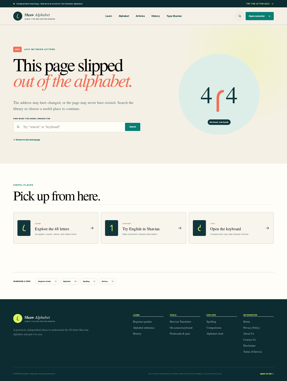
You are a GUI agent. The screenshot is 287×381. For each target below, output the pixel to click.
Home (246, 321)
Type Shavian (174, 16)
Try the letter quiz (258, 4)
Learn (108, 16)
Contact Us (249, 339)
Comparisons (214, 327)
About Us (248, 333)
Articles (140, 16)
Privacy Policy (251, 327)
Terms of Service (252, 351)
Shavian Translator (180, 321)
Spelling (89, 281)
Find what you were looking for (31, 119)
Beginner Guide (47, 281)
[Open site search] (240, 16)
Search (132, 127)
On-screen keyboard (181, 327)
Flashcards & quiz (180, 333)
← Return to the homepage (26, 139)
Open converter (260, 16)
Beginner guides (142, 321)
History (155, 16)
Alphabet (124, 16)
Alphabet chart (215, 333)
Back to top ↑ (267, 374)
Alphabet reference (143, 327)
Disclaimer (249, 345)
